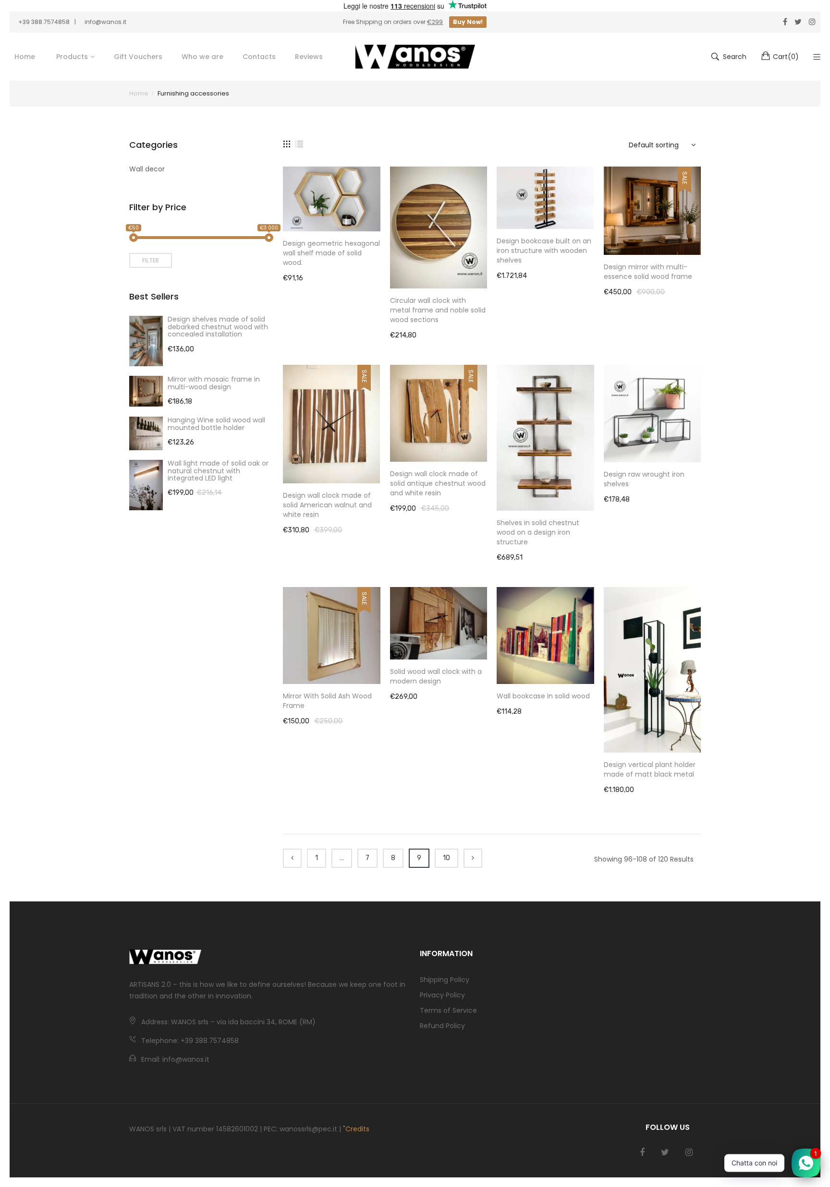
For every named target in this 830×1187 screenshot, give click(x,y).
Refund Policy (442, 1026)
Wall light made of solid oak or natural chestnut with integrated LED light (218, 470)
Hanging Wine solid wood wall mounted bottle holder (216, 423)
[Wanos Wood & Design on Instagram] (689, 1152)
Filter (150, 260)
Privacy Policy (442, 995)
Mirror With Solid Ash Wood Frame (327, 700)
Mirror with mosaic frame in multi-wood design (214, 382)
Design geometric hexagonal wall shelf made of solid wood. (331, 253)
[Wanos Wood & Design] (415, 56)
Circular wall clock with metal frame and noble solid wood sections (438, 310)
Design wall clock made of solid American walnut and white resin (327, 505)
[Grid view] (287, 143)
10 (446, 858)
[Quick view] (378, 215)
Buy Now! (468, 22)
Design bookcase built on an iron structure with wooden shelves (544, 250)
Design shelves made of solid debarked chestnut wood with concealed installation (218, 326)
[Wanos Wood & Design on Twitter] (665, 1152)
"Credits (356, 1129)
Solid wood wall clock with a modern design (436, 676)
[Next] (473, 858)
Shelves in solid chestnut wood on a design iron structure (538, 532)
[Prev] (292, 858)
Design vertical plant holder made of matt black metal (650, 769)
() (786, 56)
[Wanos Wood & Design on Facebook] (642, 1152)
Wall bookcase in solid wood (543, 696)
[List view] (299, 143)
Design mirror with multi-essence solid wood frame (648, 271)
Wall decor (147, 169)
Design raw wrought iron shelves (644, 479)
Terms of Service (448, 1010)
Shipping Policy (444, 979)
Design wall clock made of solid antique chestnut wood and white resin (438, 483)
